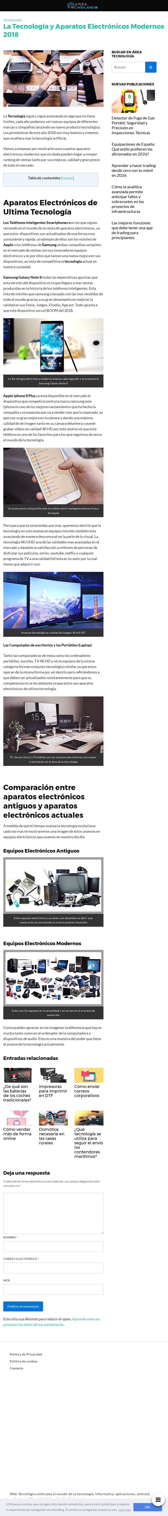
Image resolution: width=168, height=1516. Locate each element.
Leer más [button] (125, 1509)
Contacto (16, 1368)
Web (6, 1280)
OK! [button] (147, 1507)
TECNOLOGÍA (12, 20)
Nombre (10, 1237)
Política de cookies (23, 1361)
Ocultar (67, 178)
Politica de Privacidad (26, 1354)
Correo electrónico (21, 1258)
